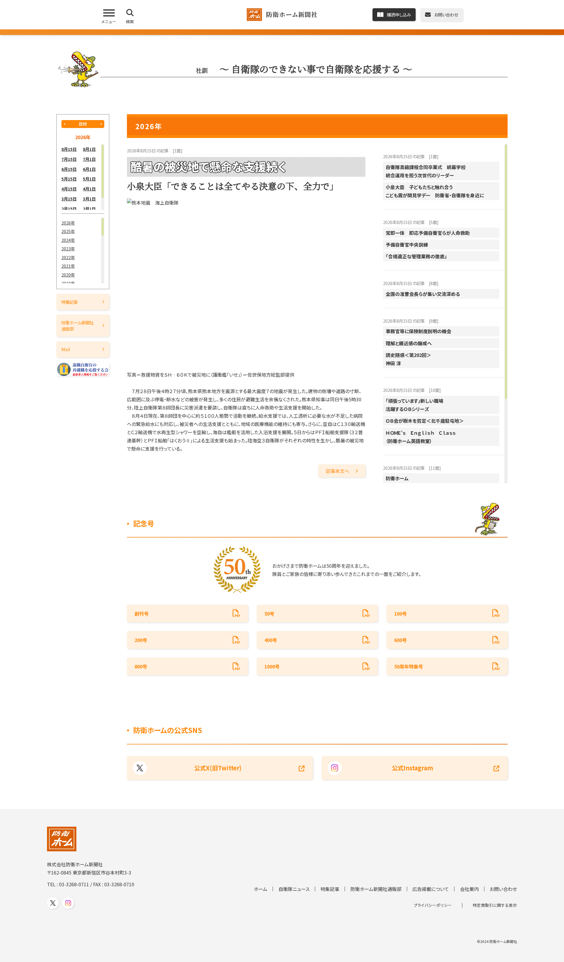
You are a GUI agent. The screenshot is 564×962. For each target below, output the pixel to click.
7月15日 (69, 159)
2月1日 (89, 208)
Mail (65, 349)
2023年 (68, 248)
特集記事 (69, 302)
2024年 (68, 240)
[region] (82, 177)
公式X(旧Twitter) (217, 768)
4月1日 (89, 189)
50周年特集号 (408, 666)
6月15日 (69, 169)
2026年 (68, 223)
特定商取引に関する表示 (495, 905)
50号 (269, 613)
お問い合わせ (503, 888)
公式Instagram (412, 768)
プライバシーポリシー (433, 905)
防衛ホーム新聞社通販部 (77, 325)
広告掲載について (430, 888)
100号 (400, 613)
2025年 (68, 231)
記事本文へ (337, 470)
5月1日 (89, 179)
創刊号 (142, 613)
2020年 (68, 275)
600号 (400, 639)
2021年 (68, 266)
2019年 (68, 283)
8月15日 (69, 149)
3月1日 (89, 199)
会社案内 (469, 888)
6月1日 (89, 169)
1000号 (272, 666)
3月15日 (69, 199)
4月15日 (69, 189)
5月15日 (69, 179)
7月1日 (89, 159)
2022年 (68, 257)
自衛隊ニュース (294, 888)
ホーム (260, 888)
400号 (270, 639)
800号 (141, 666)
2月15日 (69, 208)
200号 (141, 639)
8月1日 (89, 149)
